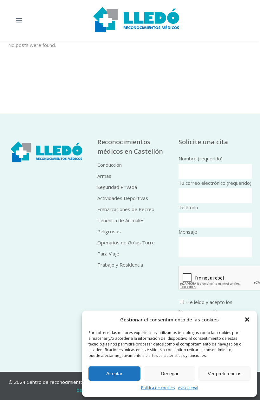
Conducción (109, 165)
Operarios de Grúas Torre (126, 242)
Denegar (170, 373)
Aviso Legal (188, 387)
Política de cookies (158, 387)
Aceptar (114, 373)
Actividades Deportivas (122, 198)
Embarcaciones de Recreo (125, 209)
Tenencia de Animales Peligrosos (121, 226)
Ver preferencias (225, 373)
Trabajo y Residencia (120, 264)
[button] (247, 319)
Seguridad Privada (117, 187)
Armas (104, 176)
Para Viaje (108, 253)
